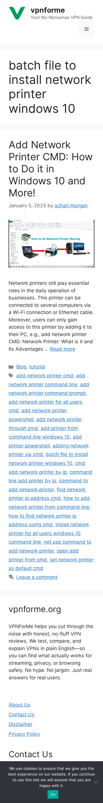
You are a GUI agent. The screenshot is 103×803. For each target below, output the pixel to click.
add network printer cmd (44, 375)
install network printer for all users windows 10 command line (49, 533)
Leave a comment (37, 577)
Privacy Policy (24, 734)
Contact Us (21, 714)
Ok (53, 794)
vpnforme (48, 10)
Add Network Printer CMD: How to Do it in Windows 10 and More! (51, 169)
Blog (21, 367)
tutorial (37, 367)
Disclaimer (20, 724)
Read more (62, 349)
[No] (96, 782)
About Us (19, 705)
